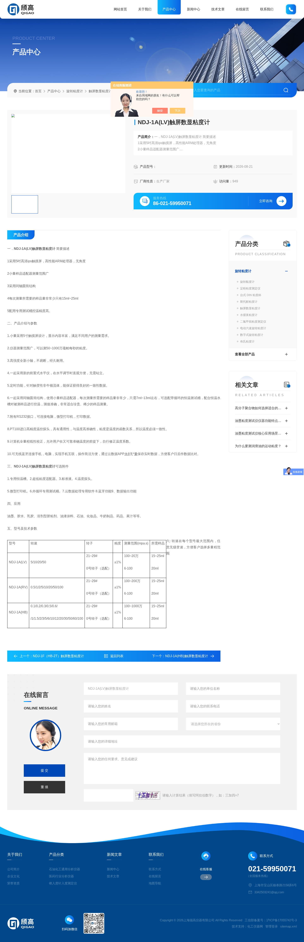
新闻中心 (193, 9)
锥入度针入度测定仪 (63, 883)
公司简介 (13, 869)
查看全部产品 (245, 354)
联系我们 (266, 9)
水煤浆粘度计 (248, 315)
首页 (38, 91)
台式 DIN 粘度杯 (250, 295)
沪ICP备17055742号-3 (281, 920)
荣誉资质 (13, 883)
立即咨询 (265, 201)
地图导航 (155, 883)
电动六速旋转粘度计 (253, 328)
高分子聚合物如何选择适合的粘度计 (261, 408)
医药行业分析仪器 (61, 876)
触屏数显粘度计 (100, 91)
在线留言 (242, 9)
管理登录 (271, 926)
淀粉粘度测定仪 (250, 288)
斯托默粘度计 (248, 301)
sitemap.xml (288, 926)
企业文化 (13, 876)
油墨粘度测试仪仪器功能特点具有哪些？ (263, 420)
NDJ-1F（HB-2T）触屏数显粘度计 (58, 656)
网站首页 (120, 9)
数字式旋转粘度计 (251, 334)
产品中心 (169, 9)
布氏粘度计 (247, 341)
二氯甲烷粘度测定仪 (253, 321)
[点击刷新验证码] (147, 795)
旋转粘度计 (74, 91)
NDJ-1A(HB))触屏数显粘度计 (186, 656)
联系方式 (155, 869)
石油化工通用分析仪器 (64, 869)
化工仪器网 (255, 926)
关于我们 (144, 9)
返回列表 (116, 656)
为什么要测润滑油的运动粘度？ (258, 446)
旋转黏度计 (247, 281)
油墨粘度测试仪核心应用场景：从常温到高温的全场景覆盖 (263, 433)
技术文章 (218, 9)
